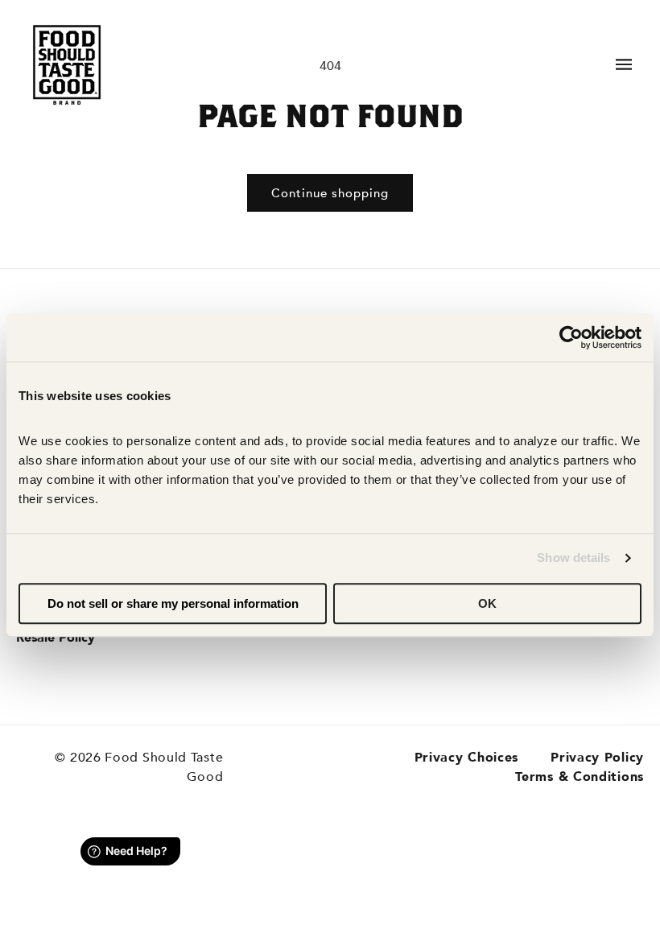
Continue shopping (330, 193)
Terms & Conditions (579, 777)
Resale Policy (55, 637)
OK (487, 603)
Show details (573, 557)
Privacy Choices (467, 757)
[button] (624, 64)
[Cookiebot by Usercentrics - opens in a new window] (571, 337)
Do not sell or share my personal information (173, 603)
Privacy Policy (597, 757)
